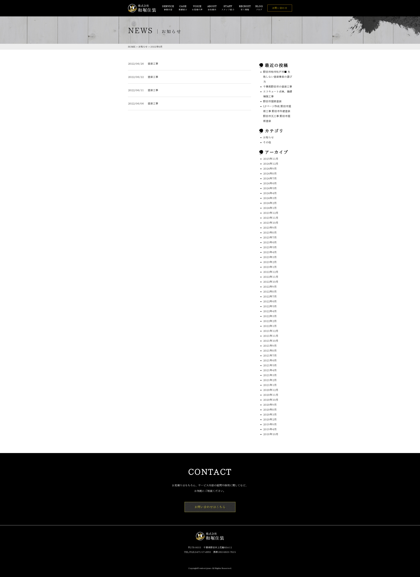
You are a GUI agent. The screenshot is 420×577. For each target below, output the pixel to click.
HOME (131, 47)
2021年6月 (270, 360)
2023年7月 (270, 237)
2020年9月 (270, 404)
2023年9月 (270, 227)
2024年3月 (270, 198)
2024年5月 (270, 188)
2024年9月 (270, 168)
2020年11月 (270, 395)
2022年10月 (270, 281)
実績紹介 (183, 7)
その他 (267, 142)
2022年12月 (270, 272)
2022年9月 (270, 286)
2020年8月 (270, 409)
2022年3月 (270, 316)
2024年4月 (270, 193)
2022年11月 (270, 276)
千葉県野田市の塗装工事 (277, 86)
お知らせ (142, 47)
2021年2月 (270, 380)
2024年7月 (270, 178)
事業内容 (168, 7)
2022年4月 (270, 311)
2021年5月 (270, 365)
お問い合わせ (279, 8)
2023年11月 (270, 217)
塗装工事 (153, 63)
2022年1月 (270, 326)
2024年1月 (270, 208)
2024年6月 (270, 183)
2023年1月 (270, 267)
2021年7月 (270, 355)
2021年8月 (270, 350)
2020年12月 (270, 390)
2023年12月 (270, 213)
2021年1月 (270, 385)
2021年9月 (270, 345)
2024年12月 (270, 163)
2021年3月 (270, 375)
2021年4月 (270, 370)
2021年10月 (270, 340)
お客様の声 (197, 7)
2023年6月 (270, 242)
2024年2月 (270, 203)
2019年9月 (270, 424)
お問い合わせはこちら (210, 507)
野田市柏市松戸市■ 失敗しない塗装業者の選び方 (277, 77)
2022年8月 (270, 291)
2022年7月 (270, 296)
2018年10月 (270, 434)
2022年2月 (270, 321)
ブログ (259, 7)
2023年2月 (270, 262)
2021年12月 (270, 331)
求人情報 (245, 7)
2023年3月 (270, 257)
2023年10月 (270, 222)
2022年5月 (270, 306)
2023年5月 (270, 247)
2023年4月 (270, 252)
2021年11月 (270, 335)
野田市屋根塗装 (272, 101)
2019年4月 (270, 429)
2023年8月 (270, 232)
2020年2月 (270, 419)
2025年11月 (270, 158)
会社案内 (212, 7)
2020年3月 (270, 414)
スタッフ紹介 (227, 7)
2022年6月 (270, 301)
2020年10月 (270, 399)
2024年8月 (270, 173)
